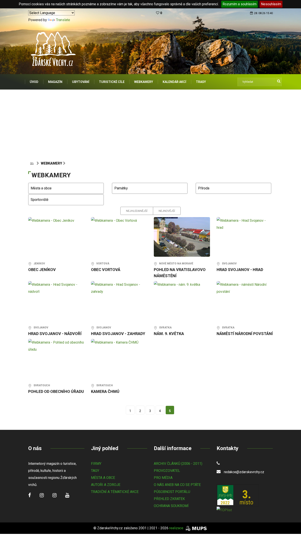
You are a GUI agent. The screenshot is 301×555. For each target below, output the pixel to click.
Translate (63, 20)
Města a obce (40, 188)
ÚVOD (34, 82)
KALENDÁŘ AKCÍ (174, 82)
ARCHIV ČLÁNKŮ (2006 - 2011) (178, 464)
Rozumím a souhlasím (239, 4)
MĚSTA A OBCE (103, 478)
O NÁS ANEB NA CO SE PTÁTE (177, 485)
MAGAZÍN (55, 82)
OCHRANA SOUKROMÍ (171, 506)
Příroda (202, 188)
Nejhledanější (136, 210)
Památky (120, 188)
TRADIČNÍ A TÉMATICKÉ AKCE (115, 492)
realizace (176, 528)
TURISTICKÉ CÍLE (111, 82)
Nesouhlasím (271, 4)
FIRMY (96, 464)
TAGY (95, 471)
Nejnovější (167, 210)
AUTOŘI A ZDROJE (105, 485)
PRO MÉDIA (163, 478)
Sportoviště (38, 200)
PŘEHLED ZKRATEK (169, 499)
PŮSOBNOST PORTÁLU (172, 492)
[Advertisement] (150, 122)
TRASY (201, 82)
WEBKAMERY (143, 82)
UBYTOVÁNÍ (80, 82)
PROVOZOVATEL (167, 471)
